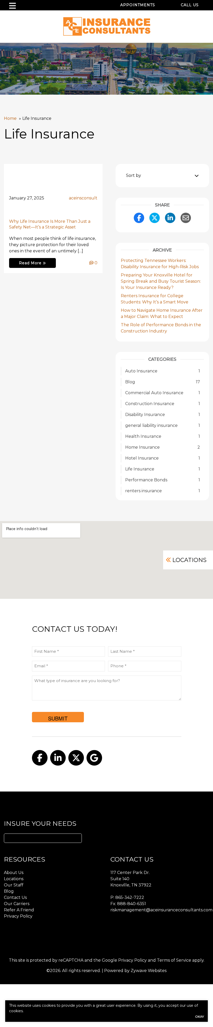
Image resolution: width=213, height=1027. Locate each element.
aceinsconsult (83, 198)
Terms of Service (174, 960)
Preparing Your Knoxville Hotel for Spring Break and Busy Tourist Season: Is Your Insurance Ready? (161, 281)
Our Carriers (16, 903)
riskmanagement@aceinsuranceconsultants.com (161, 909)
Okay (199, 1016)
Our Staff (13, 885)
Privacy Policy (18, 916)
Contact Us (15, 897)
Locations (189, 559)
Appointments (137, 5)
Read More (31, 263)
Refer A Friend (19, 909)
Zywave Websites (149, 970)
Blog (9, 891)
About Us (13, 872)
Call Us (190, 5)
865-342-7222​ (129, 897)
